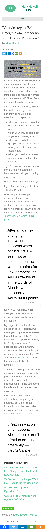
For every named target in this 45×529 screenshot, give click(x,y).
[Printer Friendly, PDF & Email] (8, 508)
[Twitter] (4, 53)
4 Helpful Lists (23, 357)
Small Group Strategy (25, 515)
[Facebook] (12, 53)
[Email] (16, 53)
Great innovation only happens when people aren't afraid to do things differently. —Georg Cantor (23, 437)
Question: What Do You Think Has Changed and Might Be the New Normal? (21, 471)
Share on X (31, 302)
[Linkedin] (8, 53)
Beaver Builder (35, 522)
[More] (20, 53)
